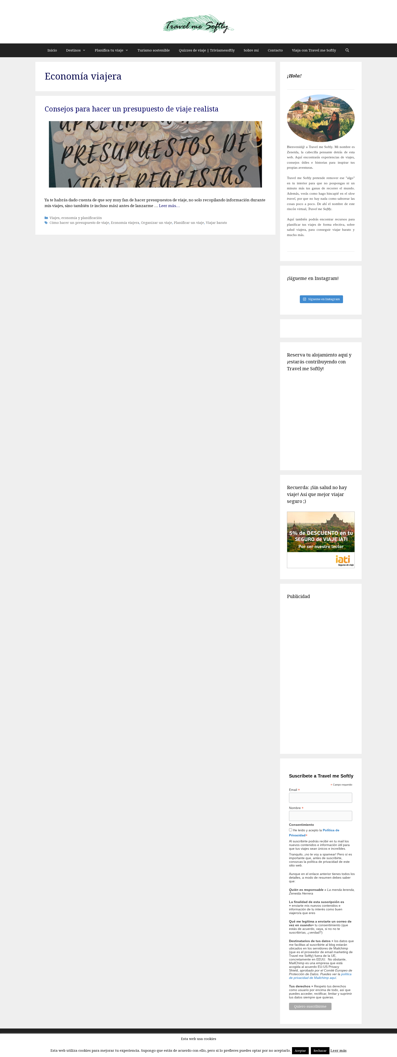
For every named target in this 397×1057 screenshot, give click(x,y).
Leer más (338, 1050)
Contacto (275, 50)
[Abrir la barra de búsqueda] (347, 50)
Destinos (73, 50)
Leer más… (169, 205)
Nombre (296, 808)
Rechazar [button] (320, 1050)
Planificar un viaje (189, 223)
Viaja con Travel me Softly (314, 50)
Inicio (52, 50)
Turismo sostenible (154, 50)
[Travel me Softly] (198, 24)
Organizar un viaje (156, 223)
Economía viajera (125, 223)
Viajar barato (216, 223)
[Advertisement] (321, 676)
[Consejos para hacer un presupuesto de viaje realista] (155, 186)
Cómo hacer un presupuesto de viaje (79, 223)
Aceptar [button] (300, 1050)
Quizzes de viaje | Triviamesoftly (207, 50)
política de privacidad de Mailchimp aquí (320, 976)
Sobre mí (251, 50)
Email (294, 790)
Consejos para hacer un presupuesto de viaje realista (131, 109)
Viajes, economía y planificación (76, 218)
